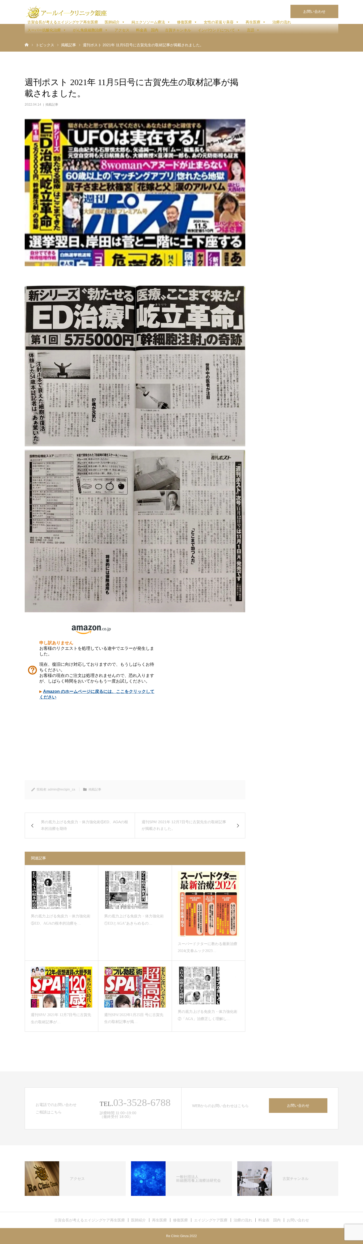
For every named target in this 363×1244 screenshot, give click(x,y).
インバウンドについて (216, 30)
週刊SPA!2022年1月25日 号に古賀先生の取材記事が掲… (133, 1018)
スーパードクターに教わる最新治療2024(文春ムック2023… (207, 947)
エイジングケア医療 (210, 1220)
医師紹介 (112, 22)
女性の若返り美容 (219, 22)
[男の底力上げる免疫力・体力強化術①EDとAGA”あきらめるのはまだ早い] (135, 890)
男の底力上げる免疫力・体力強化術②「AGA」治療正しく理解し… (207, 1015)
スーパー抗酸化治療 (44, 30)
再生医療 (253, 22)
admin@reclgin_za (61, 789)
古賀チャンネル (178, 30)
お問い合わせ (314, 11)
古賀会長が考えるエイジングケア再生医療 (62, 22)
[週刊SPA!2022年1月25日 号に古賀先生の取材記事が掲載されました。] (135, 987)
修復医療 (184, 22)
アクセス (122, 30)
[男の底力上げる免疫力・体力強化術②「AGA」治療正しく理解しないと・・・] (208, 985)
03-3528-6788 (142, 1102)
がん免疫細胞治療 (88, 30)
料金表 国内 (147, 30)
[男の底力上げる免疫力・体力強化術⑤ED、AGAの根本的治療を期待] (61, 890)
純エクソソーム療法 (148, 22)
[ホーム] (26, 44)
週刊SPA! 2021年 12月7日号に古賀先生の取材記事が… (61, 1018)
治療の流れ (281, 22)
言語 (250, 30)
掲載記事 (51, 104)
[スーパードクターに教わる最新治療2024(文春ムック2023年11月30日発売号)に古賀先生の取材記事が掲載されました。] (208, 904)
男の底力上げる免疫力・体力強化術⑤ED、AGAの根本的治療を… (60, 919)
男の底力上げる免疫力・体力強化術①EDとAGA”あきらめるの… (134, 919)
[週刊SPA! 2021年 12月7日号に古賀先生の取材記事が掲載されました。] (61, 987)
